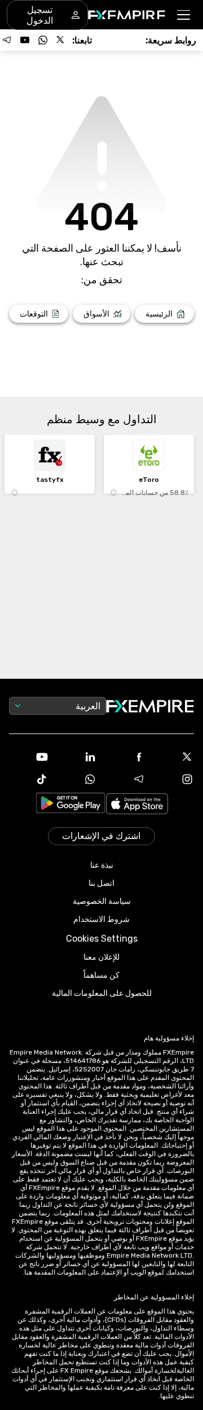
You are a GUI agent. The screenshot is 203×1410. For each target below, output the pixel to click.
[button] (184, 15)
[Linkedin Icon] (77, 756)
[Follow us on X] (61, 40)
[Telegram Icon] (125, 779)
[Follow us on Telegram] (7, 40)
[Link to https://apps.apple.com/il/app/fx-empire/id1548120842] (137, 805)
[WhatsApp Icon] (77, 779)
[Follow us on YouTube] (25, 40)
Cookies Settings (102, 938)
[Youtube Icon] (28, 756)
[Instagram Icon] (174, 779)
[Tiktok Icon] (28, 779)
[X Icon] (174, 756)
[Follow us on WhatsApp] (43, 40)
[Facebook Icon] (125, 756)
